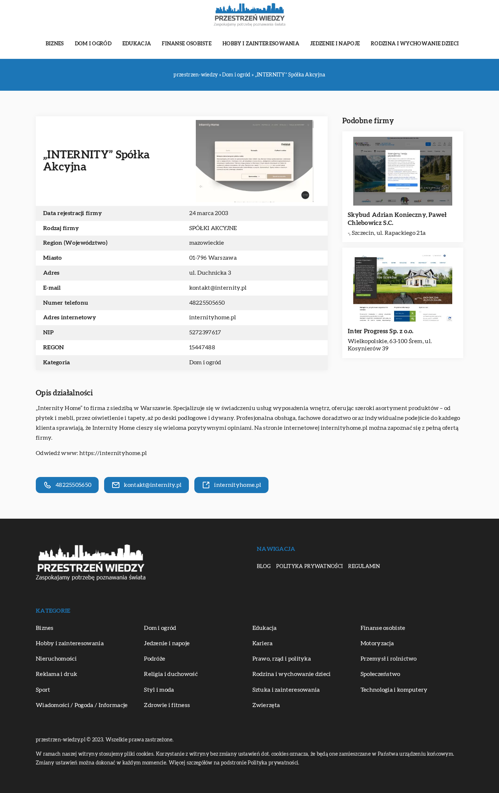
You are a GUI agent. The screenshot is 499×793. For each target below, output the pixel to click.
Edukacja (136, 43)
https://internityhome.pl (113, 453)
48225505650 (207, 303)
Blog (264, 566)
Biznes (55, 43)
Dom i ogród (93, 43)
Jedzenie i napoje (335, 43)
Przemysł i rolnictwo (389, 659)
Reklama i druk (56, 674)
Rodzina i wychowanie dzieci (415, 43)
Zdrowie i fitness (167, 705)
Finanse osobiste (187, 43)
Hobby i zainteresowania (260, 43)
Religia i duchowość (171, 674)
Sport (43, 690)
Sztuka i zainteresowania (286, 690)
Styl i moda (159, 690)
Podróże (154, 659)
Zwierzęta (266, 705)
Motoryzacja (377, 643)
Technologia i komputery (394, 690)
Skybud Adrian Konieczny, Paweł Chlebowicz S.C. (397, 219)
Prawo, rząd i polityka (281, 659)
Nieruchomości (56, 659)
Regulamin (364, 566)
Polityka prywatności (309, 566)
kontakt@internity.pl (218, 288)
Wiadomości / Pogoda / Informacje (82, 705)
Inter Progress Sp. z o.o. (381, 331)
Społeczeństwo (380, 674)
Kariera (262, 643)
